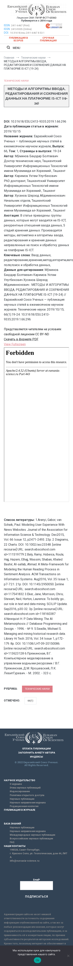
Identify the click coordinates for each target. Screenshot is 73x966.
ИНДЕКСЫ (36, 756)
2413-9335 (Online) (21, 29)
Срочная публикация (48, 39)
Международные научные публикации (32, 835)
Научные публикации (22, 799)
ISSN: (7, 25)
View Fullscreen (15, 344)
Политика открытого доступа (27, 795)
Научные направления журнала (28, 802)
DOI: (6, 32)
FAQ (12, 842)
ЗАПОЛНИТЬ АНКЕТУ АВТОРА (36, 752)
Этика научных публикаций (25, 787)
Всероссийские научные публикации (31, 838)
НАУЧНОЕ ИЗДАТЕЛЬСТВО (19, 780)
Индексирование (20, 791)
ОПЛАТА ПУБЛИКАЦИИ (36, 748)
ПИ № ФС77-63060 (45, 17)
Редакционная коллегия (24, 806)
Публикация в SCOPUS (18, 39)
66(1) (30, 700)
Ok (37, 960)
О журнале (16, 784)
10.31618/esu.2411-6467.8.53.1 (27, 33)
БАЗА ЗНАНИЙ (12, 823)
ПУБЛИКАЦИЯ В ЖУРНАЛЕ (19, 810)
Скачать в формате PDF (21, 339)
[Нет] (68, 956)
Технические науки (16, 80)
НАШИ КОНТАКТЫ (15, 846)
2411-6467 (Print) (20, 25)
